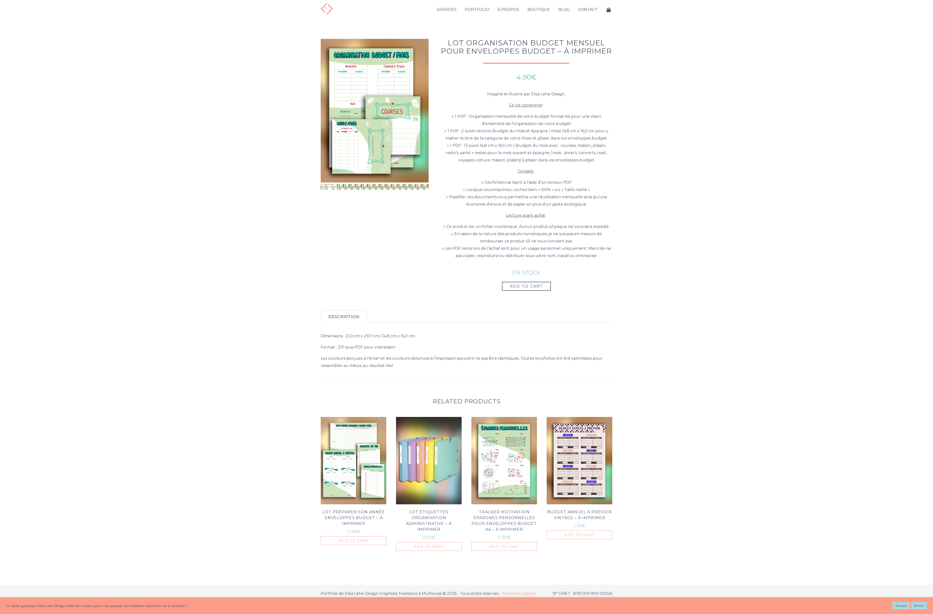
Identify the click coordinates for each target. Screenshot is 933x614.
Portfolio (477, 9)
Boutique (538, 9)
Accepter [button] (901, 605)
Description (343, 317)
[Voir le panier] (608, 9)
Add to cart (526, 286)
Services (447, 9)
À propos (508, 9)
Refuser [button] (919, 605)
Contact (588, 9)
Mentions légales (519, 593)
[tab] (344, 316)
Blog (564, 9)
